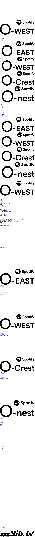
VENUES (3, 40)
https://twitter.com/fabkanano (5, 228)
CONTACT (1, 294)
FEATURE (3, 39)
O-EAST (3, 105)
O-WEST (3, 106)
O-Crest (3, 107)
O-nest (3, 448)
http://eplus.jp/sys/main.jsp (7, 211)
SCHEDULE (3, 36)
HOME (1, 104)
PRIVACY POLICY (4, 527)
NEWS (3, 114)
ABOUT (3, 38)
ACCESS (3, 37)
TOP (2, 111)
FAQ (2, 528)
